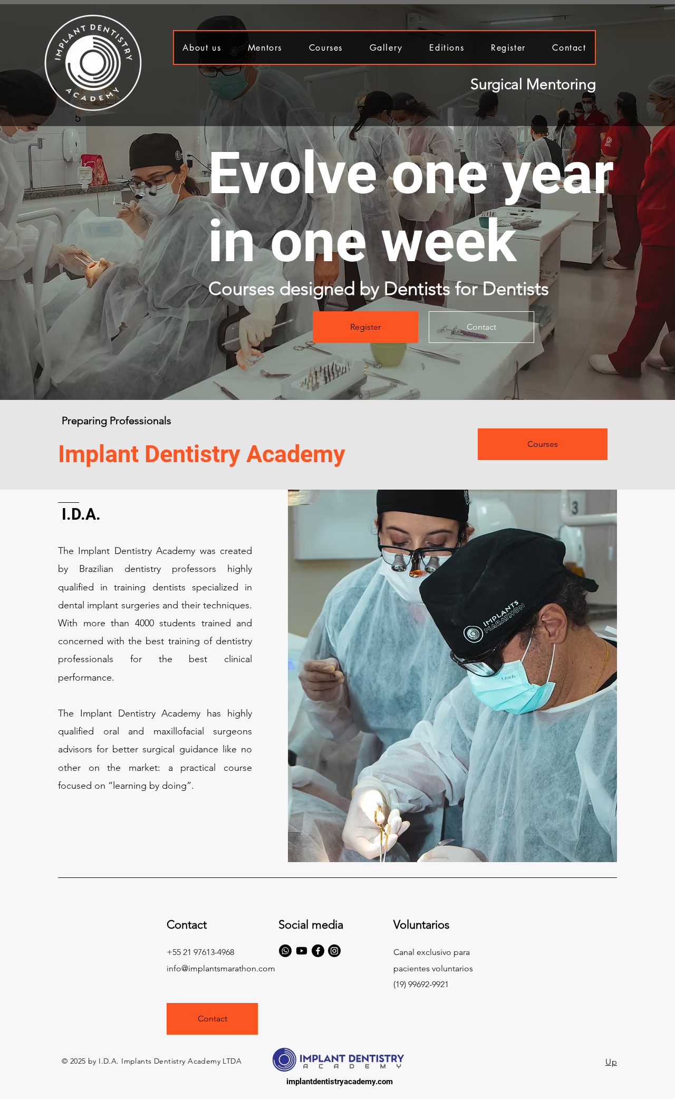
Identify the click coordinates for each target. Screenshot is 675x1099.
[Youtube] (301, 950)
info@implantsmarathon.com (221, 968)
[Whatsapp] (285, 950)
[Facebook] (318, 950)
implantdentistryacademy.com (339, 1081)
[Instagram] (334, 950)
